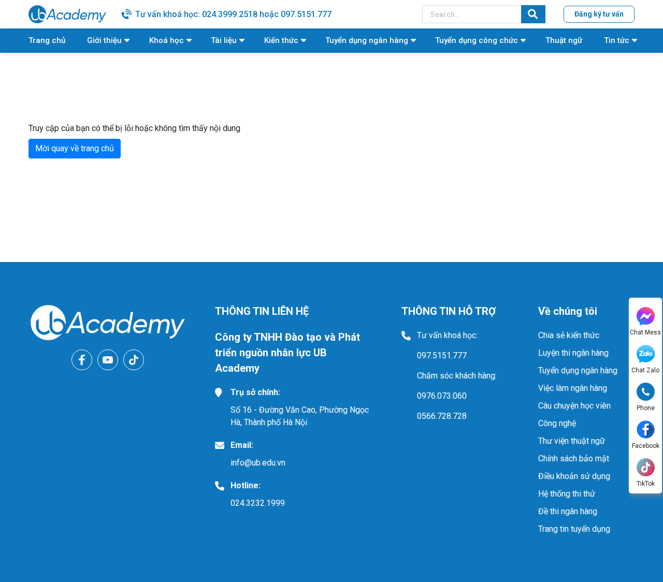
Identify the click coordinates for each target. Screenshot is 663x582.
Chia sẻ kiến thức (568, 335)
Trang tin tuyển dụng (574, 529)
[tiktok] (133, 360)
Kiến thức (281, 40)
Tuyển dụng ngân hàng (366, 40)
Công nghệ (557, 423)
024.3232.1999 (257, 503)
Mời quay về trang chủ (74, 148)
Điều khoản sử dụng (574, 476)
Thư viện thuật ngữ (571, 441)
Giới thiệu (104, 40)
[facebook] (81, 360)
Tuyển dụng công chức (476, 40)
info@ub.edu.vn (257, 463)
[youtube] (107, 360)
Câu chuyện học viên (574, 406)
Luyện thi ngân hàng (573, 353)
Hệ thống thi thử (566, 494)
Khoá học (166, 40)
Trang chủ (46, 40)
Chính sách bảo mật (573, 458)
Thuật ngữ (563, 40)
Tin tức (616, 40)
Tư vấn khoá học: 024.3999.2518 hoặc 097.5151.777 (233, 14)
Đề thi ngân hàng (567, 511)
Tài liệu (224, 40)
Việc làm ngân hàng (572, 388)
